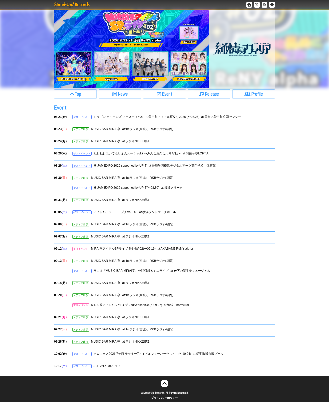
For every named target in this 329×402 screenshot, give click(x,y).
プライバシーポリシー (164, 398)
